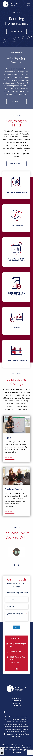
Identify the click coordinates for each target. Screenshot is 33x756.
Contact (15, 706)
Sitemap (18, 752)
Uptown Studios (7, 750)
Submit (17, 627)
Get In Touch (16, 31)
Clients (15, 698)
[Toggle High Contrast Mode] (2, 753)
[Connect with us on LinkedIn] (16, 668)
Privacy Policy (19, 750)
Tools (15, 703)
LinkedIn (4, 711)
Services (15, 701)
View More (9, 457)
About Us (16, 101)
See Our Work (16, 164)
